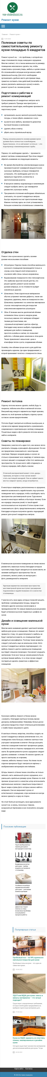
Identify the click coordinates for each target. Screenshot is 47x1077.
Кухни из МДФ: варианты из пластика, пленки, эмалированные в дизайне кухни (29, 1040)
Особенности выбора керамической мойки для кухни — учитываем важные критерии (23, 888)
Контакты (28, 1069)
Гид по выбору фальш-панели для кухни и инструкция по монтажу (23, 847)
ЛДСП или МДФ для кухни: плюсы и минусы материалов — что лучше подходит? (28, 997)
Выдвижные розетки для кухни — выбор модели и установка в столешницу (22, 867)
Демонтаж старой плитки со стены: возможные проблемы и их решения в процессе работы (23, 911)
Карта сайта (19, 1069)
